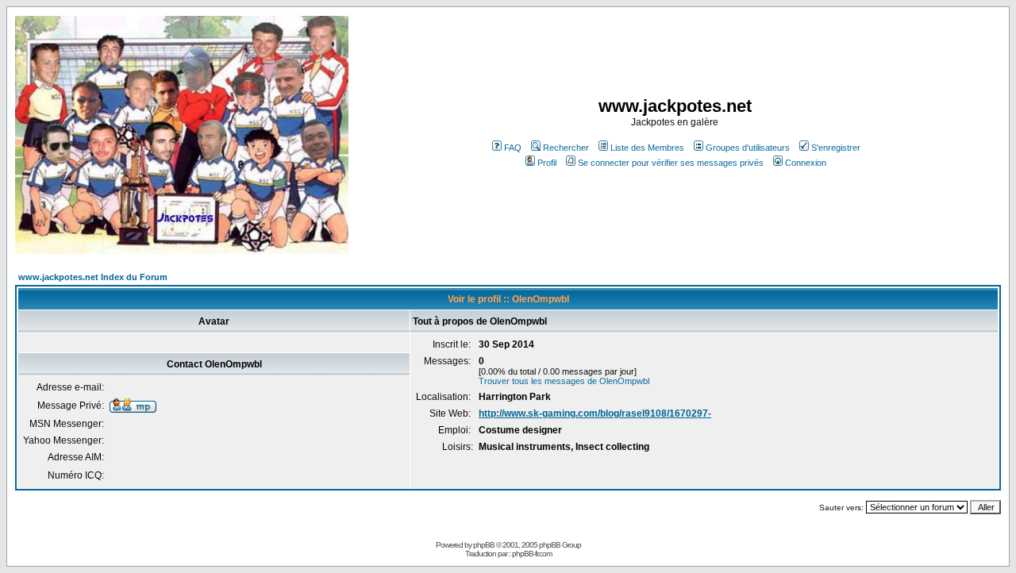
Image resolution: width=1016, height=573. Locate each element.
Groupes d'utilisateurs (748, 147)
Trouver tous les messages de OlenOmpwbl (564, 381)
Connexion (805, 162)
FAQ (512, 147)
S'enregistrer (835, 147)
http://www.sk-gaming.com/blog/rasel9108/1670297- (595, 413)
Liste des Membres (647, 147)
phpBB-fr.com (532, 553)
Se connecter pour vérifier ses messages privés (671, 162)
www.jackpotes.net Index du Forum (92, 277)
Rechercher (566, 147)
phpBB (484, 544)
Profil (546, 162)
